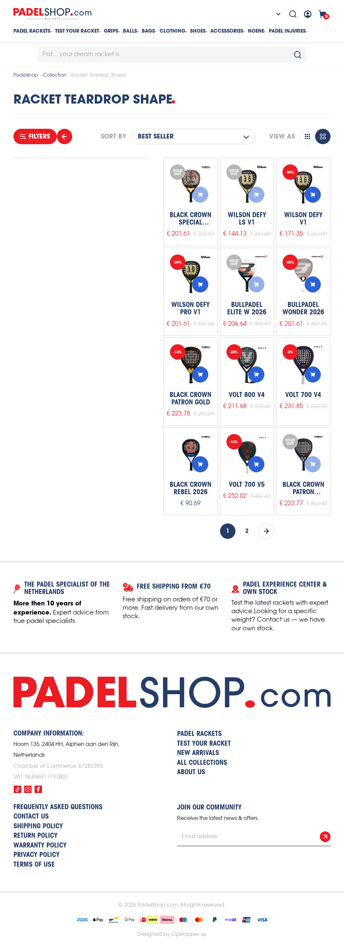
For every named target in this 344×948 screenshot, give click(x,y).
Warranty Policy (40, 846)
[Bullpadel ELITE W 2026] (247, 275)
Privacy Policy (36, 855)
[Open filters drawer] (64, 136)
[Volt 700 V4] (303, 365)
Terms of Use (34, 865)
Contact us (31, 817)
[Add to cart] (200, 195)
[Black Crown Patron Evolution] (303, 455)
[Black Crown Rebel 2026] (191, 455)
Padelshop (25, 75)
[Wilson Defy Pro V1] (191, 275)
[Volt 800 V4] (247, 365)
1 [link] (227, 531)
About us (191, 772)
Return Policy (35, 836)
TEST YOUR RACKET (77, 31)
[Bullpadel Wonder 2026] (303, 275)
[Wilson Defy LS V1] (247, 185)
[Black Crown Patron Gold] (191, 365)
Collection (55, 75)
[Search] (293, 14)
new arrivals (198, 753)
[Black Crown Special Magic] (191, 185)
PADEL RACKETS (199, 734)
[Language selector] (273, 14)
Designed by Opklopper (168, 934)
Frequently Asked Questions (57, 807)
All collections (202, 763)
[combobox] (172, 55)
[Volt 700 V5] (247, 455)
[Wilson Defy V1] (303, 185)
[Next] (266, 531)
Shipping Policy (38, 827)
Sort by (113, 136)
